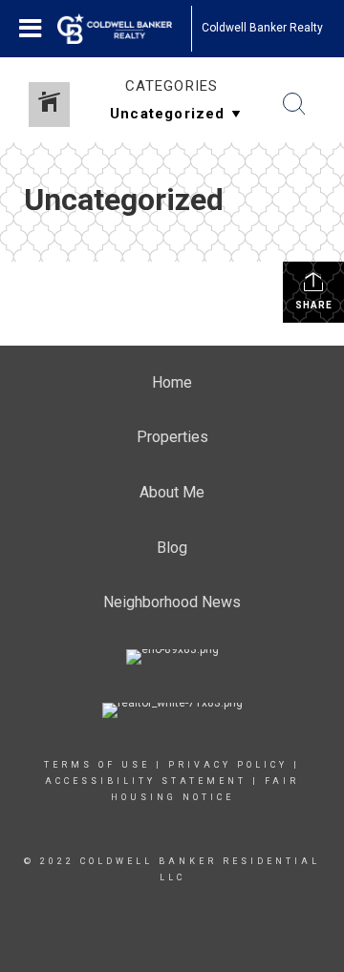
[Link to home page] (124, 28)
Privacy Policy (228, 765)
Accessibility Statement (146, 781)
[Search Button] (294, 104)
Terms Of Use (97, 765)
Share (314, 305)
